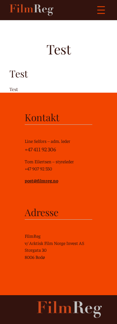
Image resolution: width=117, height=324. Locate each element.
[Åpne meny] (101, 10)
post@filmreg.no (41, 180)
